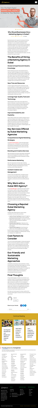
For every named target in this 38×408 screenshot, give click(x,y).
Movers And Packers (23, 367)
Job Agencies (13, 380)
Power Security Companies (32, 356)
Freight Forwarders (14, 367)
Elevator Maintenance (13, 359)
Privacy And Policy (33, 405)
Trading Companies (32, 371)
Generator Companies (13, 370)
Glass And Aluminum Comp (14, 373)
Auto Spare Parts (4, 356)
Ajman (30, 390)
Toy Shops (31, 369)
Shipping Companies (33, 358)
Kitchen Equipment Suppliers (23, 354)
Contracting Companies (4, 375)
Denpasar (30, 392)
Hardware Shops (13, 374)
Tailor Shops (31, 364)
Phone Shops (22, 379)
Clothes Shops (4, 371)
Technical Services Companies (32, 366)
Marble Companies (23, 363)
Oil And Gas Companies (22, 371)
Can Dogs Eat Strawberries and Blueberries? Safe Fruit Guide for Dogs (7, 335)
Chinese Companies (5, 367)
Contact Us (22, 390)
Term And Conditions (27, 405)
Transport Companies (33, 372)
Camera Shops (4, 364)
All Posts (15, 300)
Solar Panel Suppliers (33, 361)
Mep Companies (22, 364)
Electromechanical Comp (14, 354)
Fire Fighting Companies (13, 363)
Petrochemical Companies (22, 378)
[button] (21, 305)
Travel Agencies (32, 373)
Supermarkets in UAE (33, 362)
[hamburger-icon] (36, 2)
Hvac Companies (13, 375)
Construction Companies (4, 373)
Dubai (30, 393)
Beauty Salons (4, 357)
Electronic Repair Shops (13, 357)
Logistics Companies (23, 358)
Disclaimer (21, 405)
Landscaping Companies (22, 357)
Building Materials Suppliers (4, 362)
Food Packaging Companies (13, 366)
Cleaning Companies (5, 368)
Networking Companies (22, 369)
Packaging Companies (22, 373)
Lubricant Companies (23, 359)
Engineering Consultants (13, 361)
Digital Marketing (20, 29)
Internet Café (13, 379)
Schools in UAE (32, 357)
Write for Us (22, 392)
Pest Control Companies (22, 376)
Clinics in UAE (4, 369)
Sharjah (30, 395)
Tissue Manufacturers (32, 368)
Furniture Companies (14, 368)
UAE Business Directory (22, 394)
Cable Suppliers (4, 363)
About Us (21, 389)
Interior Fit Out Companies (13, 378)
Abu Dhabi (30, 389)
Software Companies (33, 360)
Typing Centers (32, 375)
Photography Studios (33, 354)
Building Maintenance (4, 359)
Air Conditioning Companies (4, 354)
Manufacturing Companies (22, 362)
